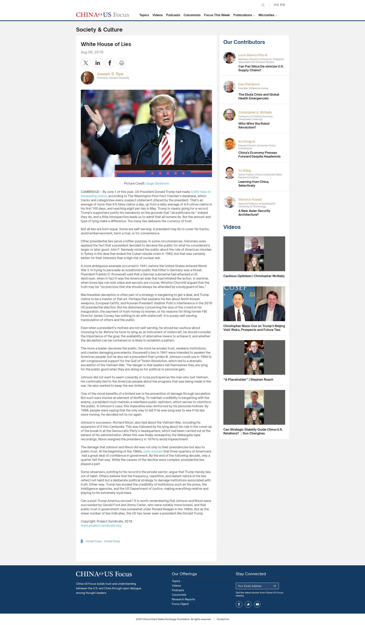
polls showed (153, 451)
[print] (122, 63)
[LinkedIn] (98, 63)
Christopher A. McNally (255, 112)
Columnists (192, 15)
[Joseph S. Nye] (87, 77)
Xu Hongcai (246, 141)
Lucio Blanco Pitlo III (252, 55)
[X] (86, 63)
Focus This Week (217, 15)
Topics (144, 15)
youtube (257, 604)
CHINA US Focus (102, 14)
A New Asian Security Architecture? (254, 212)
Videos (157, 15)
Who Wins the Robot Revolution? (254, 125)
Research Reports (183, 599)
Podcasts (173, 15)
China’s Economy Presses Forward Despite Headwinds (259, 154)
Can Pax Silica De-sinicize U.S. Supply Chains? (261, 68)
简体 (276, 4)
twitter (248, 604)
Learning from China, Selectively (253, 183)
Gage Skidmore (157, 183)
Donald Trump (94, 541)
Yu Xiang (244, 170)
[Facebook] (110, 63)
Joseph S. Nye (110, 73)
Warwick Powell (250, 199)
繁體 (282, 4)
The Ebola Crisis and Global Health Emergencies (258, 96)
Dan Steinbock (249, 84)
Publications (242, 15)
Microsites (266, 15)
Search (263, 5)
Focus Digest (180, 603)
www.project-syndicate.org (101, 525)
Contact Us (223, 619)
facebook (239, 604)
